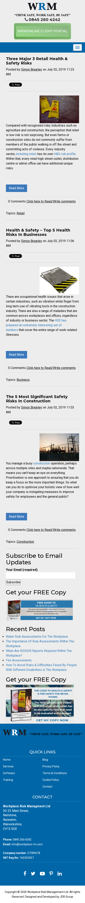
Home (6, 759)
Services (8, 766)
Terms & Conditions (54, 773)
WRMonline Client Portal (42, 31)
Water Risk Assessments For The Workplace (37, 636)
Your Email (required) (22, 570)
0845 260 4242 (44, 19)
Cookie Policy (50, 779)
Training (8, 779)
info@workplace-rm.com (27, 844)
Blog (45, 759)
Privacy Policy (51, 766)
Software (9, 773)
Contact (47, 786)
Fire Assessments (19, 660)
